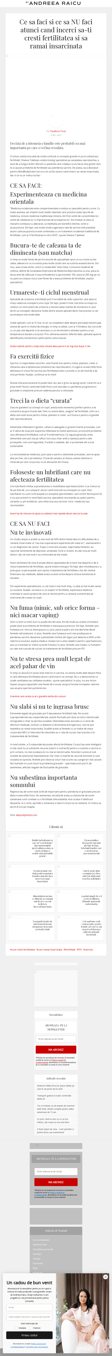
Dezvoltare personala (43, 1249)
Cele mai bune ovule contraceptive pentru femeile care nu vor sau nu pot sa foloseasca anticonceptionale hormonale (91, 928)
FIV (80, 949)
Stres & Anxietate (41, 1240)
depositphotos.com (26, 815)
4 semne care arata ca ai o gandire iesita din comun (38, 696)
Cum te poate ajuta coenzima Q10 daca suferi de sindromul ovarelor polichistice (91, 874)
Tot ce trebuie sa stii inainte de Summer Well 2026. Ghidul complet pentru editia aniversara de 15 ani (56, 1109)
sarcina (89, 949)
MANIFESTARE (40, 1244)
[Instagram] (33, 1210)
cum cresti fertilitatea (23, 949)
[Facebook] (33, 1215)
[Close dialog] (105, 1276)
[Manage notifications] (105, 1349)
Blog (35, 1268)
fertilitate (70, 949)
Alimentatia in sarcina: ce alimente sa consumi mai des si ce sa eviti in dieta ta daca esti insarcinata (42, 901)
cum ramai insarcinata (50, 949)
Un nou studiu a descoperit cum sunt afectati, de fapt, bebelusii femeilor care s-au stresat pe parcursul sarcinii (91, 847)
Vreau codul (29, 1335)
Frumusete (38, 1263)
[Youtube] (33, 1219)
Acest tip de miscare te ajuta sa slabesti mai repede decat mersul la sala (49, 513)
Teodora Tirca (58, 131)
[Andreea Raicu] (53, 3)
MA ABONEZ (56, 1049)
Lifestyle (37, 1258)
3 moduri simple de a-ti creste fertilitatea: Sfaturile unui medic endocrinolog (91, 900)
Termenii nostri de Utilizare (37, 1347)
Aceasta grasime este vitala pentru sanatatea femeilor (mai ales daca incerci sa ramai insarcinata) (42, 876)
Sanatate (37, 1254)
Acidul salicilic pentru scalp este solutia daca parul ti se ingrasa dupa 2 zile (50, 346)
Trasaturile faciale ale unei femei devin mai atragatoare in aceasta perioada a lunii (42, 925)
